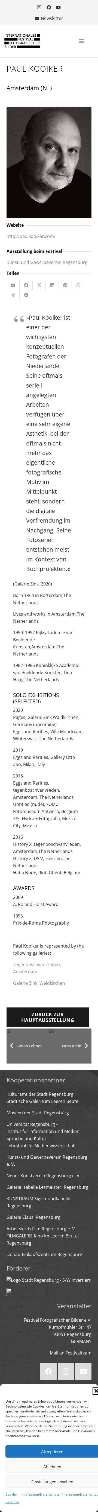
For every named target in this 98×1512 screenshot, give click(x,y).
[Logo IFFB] (22, 41)
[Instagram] (39, 7)
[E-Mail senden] (13, 285)
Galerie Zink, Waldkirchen (39, 983)
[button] (81, 41)
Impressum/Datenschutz (40, 1494)
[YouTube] (58, 7)
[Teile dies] (26, 285)
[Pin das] (65, 285)
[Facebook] (48, 7)
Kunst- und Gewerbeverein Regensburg (47, 262)
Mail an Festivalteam (70, 1353)
